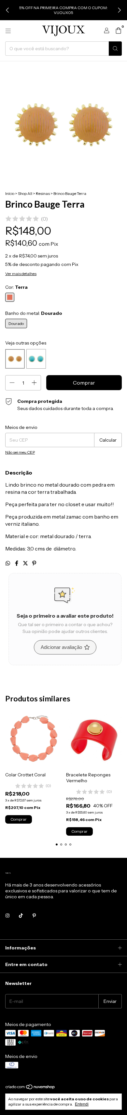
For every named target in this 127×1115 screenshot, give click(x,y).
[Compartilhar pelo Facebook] (17, 563)
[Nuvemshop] (30, 1088)
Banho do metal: (33, 313)
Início (9, 193)
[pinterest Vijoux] (34, 915)
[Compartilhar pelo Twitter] (26, 563)
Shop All (25, 193)
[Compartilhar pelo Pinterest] (34, 563)
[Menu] (8, 31)
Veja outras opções (25, 343)
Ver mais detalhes (20, 273)
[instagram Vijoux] (7, 915)
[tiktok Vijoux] (21, 915)
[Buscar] (115, 48)
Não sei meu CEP (20, 452)
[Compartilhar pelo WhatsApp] (8, 563)
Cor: (16, 287)
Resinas (43, 193)
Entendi (82, 1104)
